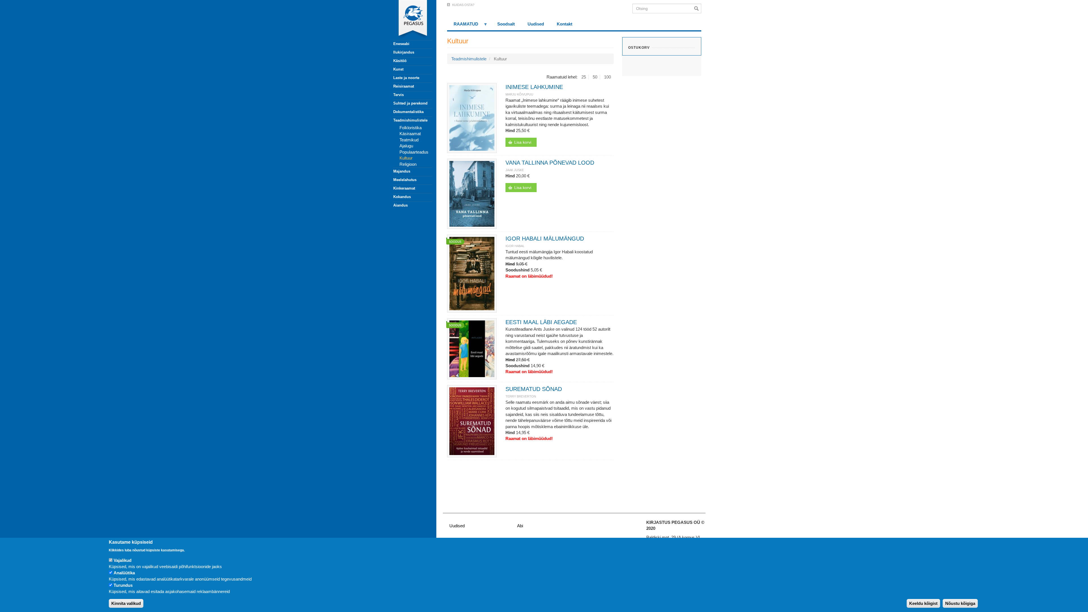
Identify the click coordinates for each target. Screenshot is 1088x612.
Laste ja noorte (406, 78)
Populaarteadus (414, 152)
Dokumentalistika (408, 112)
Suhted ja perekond (410, 103)
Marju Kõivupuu (519, 94)
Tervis (398, 95)
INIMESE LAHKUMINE (534, 87)
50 (595, 77)
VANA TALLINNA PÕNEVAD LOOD (549, 163)
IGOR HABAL (514, 246)
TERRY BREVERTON (520, 396)
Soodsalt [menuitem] (506, 24)
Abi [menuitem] (520, 525)
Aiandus (400, 205)
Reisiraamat (403, 86)
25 (583, 77)
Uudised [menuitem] (536, 24)
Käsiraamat (410, 133)
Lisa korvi (522, 142)
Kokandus (402, 197)
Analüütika (124, 573)
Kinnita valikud (126, 603)
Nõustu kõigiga (960, 603)
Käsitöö (400, 61)
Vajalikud (122, 560)
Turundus (123, 585)
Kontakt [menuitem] (564, 24)
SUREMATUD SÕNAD (533, 389)
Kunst (398, 69)
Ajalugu (406, 145)
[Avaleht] (409, 20)
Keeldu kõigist (923, 603)
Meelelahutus (404, 180)
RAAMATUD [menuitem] (462, 26)
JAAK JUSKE (514, 170)
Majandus (401, 171)
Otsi (697, 8)
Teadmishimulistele (410, 120)
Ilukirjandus (403, 52)
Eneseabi (401, 44)
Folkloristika (411, 127)
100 (607, 77)
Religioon (408, 164)
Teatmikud (409, 139)
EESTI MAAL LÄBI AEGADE (541, 322)
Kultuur (406, 158)
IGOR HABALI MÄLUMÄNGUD (544, 238)
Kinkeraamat (404, 188)
